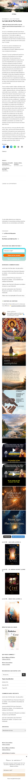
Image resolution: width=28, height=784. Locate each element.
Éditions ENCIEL (6, 659)
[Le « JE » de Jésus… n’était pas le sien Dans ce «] (14, 330)
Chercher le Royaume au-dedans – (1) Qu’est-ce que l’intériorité (12, 290)
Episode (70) (5, 685)
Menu (14, 14)
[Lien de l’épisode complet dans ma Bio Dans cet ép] (14, 450)
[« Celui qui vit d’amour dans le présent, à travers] (14, 402)
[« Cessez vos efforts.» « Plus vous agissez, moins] (14, 522)
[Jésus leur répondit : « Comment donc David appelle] (14, 378)
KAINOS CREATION (14, 8)
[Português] (24, 2)
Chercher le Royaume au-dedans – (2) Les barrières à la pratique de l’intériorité (13, 273)
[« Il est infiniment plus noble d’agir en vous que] (14, 498)
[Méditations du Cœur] (12, 649)
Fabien (17, 18)
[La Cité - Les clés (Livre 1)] (12, 564)
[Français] (22, 2)
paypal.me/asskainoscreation (18, 305)
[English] (20, 2)
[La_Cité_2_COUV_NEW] (12, 594)
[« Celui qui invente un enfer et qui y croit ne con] (14, 426)
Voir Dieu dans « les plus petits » (15, 268)
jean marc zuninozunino (7, 289)
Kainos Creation (6, 664)
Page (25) (4, 688)
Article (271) (5, 682)
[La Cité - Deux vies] (12, 622)
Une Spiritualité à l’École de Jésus (16, 295)
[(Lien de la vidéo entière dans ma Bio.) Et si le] (14, 354)
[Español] (26, 2)
